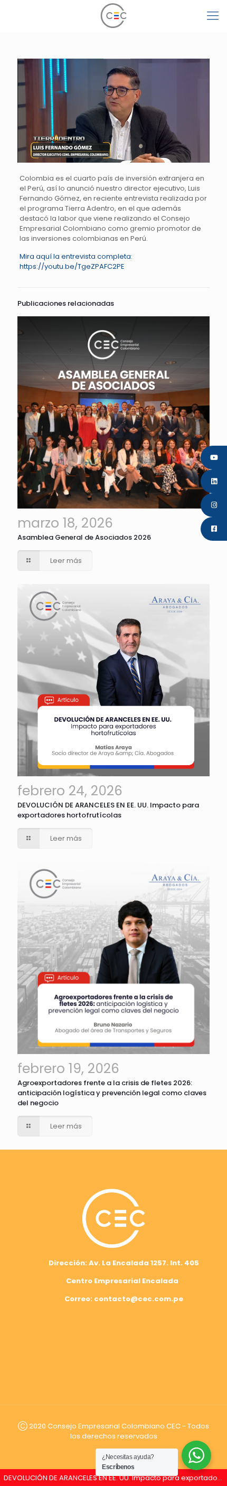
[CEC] (113, 16)
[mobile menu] (213, 16)
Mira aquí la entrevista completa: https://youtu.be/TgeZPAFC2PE (76, 261)
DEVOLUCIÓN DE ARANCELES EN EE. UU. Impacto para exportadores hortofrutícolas (108, 810)
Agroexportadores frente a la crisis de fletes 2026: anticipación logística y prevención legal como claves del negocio (111, 1093)
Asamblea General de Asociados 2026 (84, 537)
